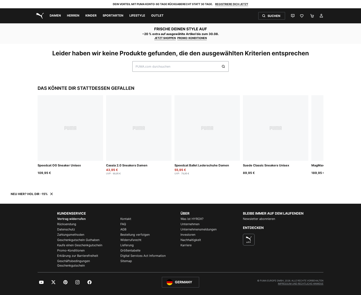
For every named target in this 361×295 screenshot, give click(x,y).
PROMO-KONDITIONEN (192, 38)
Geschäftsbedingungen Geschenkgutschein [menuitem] (73, 263)
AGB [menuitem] (123, 229)
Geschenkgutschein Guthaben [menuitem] (78, 240)
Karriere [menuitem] (186, 245)
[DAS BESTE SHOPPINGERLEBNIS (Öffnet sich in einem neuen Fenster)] (249, 239)
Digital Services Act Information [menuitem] (143, 256)
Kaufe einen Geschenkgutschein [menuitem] (79, 245)
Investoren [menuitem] (187, 234)
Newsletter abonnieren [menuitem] (259, 219)
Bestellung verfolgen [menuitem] (135, 234)
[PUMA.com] (39, 16)
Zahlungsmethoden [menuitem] (70, 234)
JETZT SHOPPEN (165, 38)
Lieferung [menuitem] (127, 245)
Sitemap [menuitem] (126, 261)
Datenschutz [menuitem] (66, 229)
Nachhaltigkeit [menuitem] (190, 240)
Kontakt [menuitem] (125, 219)
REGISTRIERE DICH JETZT (231, 4)
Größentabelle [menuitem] (130, 250)
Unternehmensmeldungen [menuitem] (198, 229)
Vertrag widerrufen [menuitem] (71, 219)
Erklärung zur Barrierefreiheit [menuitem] (77, 256)
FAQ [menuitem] (123, 224)
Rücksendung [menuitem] (66, 224)
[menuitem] (55, 16)
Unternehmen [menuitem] (189, 224)
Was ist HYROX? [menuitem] (191, 219)
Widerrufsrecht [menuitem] (130, 240)
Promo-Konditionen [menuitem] (71, 250)
